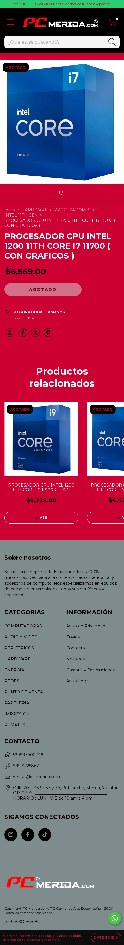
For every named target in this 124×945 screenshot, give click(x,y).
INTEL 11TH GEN (21, 215)
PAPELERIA (16, 703)
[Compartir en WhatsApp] (10, 332)
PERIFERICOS (19, 648)
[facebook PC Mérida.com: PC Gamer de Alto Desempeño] (27, 834)
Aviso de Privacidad (85, 626)
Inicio (9, 210)
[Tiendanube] (22, 922)
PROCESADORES (72, 210)
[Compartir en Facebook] (23, 335)
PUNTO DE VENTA (23, 692)
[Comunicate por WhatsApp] (114, 918)
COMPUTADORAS (23, 626)
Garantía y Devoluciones (90, 670)
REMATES (14, 725)
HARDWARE (34, 210)
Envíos (73, 637)
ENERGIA (14, 670)
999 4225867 (26, 765)
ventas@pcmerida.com (36, 776)
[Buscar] (112, 42)
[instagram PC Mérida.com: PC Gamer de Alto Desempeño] (10, 834)
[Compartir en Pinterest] (48, 335)
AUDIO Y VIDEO (21, 637)
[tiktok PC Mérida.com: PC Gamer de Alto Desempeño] (44, 834)
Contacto (75, 648)
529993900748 (28, 754)
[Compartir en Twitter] (36, 335)
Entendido (106, 938)
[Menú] (10, 22)
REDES (11, 681)
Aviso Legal (77, 681)
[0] (112, 23)
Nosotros (75, 659)
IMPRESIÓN (17, 714)
